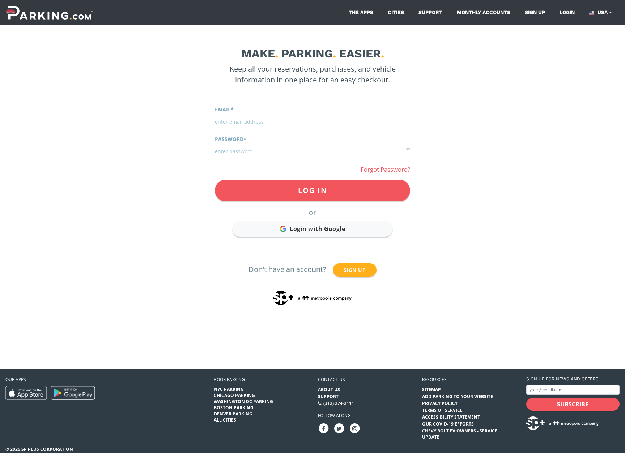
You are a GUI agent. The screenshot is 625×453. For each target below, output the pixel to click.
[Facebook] (323, 428)
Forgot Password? (385, 169)
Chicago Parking (234, 395)
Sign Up (355, 269)
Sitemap (431, 389)
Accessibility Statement (451, 417)
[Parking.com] (49, 12)
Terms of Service (442, 410)
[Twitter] (339, 428)
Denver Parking (233, 414)
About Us (329, 389)
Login (567, 12)
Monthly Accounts (483, 12)
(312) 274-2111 (338, 403)
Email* (224, 109)
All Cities (225, 420)
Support (430, 12)
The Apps (361, 12)
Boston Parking (234, 408)
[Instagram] (355, 428)
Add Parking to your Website (457, 396)
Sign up (535, 12)
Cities (396, 12)
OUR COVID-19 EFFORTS (448, 424)
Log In (312, 190)
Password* (230, 139)
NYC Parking (229, 389)
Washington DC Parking (243, 401)
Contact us (331, 379)
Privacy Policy (440, 403)
